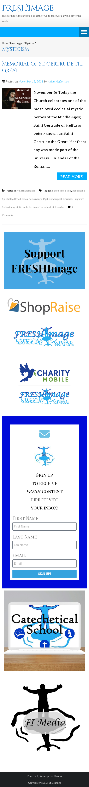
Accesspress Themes (51, 776)
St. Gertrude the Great (27, 207)
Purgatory (79, 199)
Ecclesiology (35, 199)
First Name (25, 518)
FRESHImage (54, 783)
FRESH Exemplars (26, 190)
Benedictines (21, 199)
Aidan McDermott (58, 81)
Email (19, 555)
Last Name (24, 537)
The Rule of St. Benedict (51, 207)
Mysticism (48, 199)
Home (5, 43)
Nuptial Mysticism (63, 199)
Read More (71, 176)
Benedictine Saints (61, 190)
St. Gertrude (8, 207)
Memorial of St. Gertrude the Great (42, 67)
